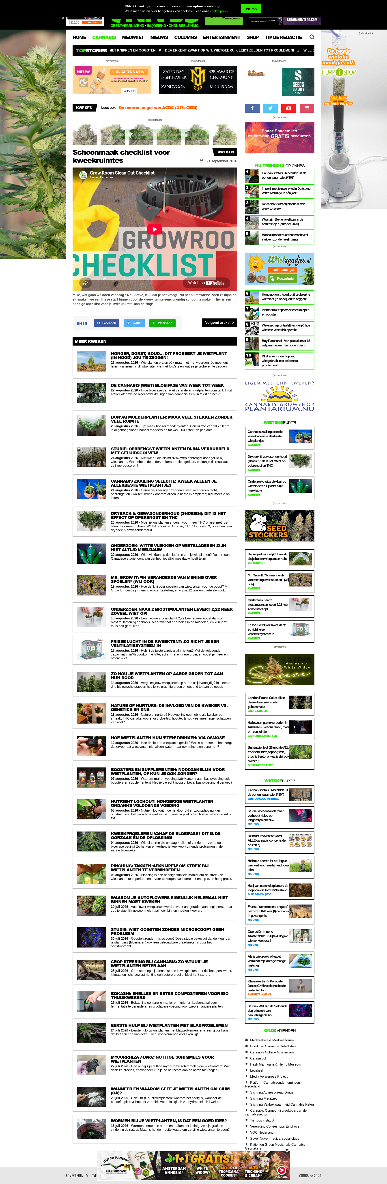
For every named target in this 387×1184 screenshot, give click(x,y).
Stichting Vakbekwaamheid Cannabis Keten (282, 1104)
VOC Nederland (261, 1132)
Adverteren (74, 1175)
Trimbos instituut (262, 1120)
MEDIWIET (133, 37)
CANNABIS (104, 37)
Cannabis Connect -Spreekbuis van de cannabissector (276, 1112)
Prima (251, 8)
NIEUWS (159, 37)
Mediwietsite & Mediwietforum (272, 1040)
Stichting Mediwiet (263, 1098)
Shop (253, 37)
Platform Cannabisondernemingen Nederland (272, 1084)
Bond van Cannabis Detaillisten (273, 1046)
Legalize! (256, 1070)
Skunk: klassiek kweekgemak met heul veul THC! (168, 107)
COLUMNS (185, 37)
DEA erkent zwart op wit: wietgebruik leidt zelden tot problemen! (126, 50)
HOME (79, 37)
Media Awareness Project (269, 1076)
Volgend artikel (218, 322)
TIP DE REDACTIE (283, 37)
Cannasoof (258, 1058)
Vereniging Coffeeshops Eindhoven (275, 1126)
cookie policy (219, 11)
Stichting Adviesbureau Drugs (271, 1092)
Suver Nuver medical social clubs (274, 1138)
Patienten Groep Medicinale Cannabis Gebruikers (275, 1146)
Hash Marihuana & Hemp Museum (275, 1064)
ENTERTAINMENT (221, 37)
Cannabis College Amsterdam (272, 1052)
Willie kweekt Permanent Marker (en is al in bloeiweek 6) (255, 50)
